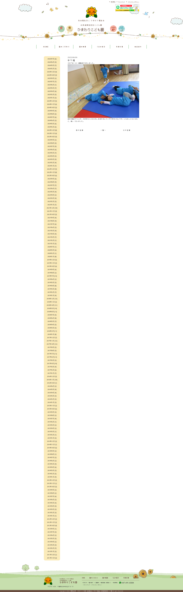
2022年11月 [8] (52, 172)
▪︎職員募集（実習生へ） (106, 582)
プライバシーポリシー (133, 1)
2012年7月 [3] (51, 532)
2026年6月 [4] (51, 62)
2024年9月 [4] (51, 111)
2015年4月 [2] (51, 428)
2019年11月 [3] (52, 263)
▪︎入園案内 (96, 582)
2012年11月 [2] (52, 522)
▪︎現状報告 (115, 582)
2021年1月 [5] (51, 243)
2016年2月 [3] (51, 399)
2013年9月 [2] (51, 490)
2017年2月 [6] (51, 370)
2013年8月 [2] (51, 493)
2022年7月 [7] (51, 185)
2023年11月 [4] (52, 133)
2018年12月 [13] (52, 298)
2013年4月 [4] (51, 506)
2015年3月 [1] (51, 431)
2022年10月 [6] (52, 175)
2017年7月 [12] (52, 354)
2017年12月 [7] (52, 337)
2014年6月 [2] (51, 461)
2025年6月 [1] (51, 85)
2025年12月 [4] (52, 72)
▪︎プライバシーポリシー (96, 584)
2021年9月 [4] (51, 217)
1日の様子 (101, 46)
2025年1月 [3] (51, 98)
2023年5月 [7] (51, 153)
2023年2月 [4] (51, 162)
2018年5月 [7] (51, 321)
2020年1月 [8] (51, 256)
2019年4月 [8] (51, 286)
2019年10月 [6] (52, 266)
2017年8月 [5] (51, 350)
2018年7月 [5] (51, 315)
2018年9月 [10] (52, 308)
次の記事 (127, 130)
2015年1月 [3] (51, 438)
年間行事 (119, 46)
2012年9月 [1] (51, 529)
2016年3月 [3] (51, 396)
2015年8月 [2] (51, 415)
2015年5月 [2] (51, 425)
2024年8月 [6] (51, 114)
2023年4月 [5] (51, 156)
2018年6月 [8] (51, 318)
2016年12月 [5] (52, 376)
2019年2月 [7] (51, 292)
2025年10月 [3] (52, 75)
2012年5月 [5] (51, 538)
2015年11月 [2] (52, 405)
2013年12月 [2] (52, 480)
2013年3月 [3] (51, 509)
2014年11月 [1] (52, 444)
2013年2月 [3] (51, 512)
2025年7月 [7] (51, 81)
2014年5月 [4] (51, 464)
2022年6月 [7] (51, 188)
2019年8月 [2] (51, 273)
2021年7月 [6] (51, 224)
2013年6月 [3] (51, 499)
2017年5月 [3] (51, 360)
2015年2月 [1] (51, 435)
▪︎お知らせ (84, 582)
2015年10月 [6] (52, 409)
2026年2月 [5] (51, 68)
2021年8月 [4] (51, 221)
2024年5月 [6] (51, 123)
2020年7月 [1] (51, 247)
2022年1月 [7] (51, 204)
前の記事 (80, 130)
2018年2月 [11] (52, 331)
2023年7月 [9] (51, 146)
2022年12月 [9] (52, 169)
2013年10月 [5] (52, 486)
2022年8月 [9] (51, 182)
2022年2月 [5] (51, 201)
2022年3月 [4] (51, 198)
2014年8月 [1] (51, 454)
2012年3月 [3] (51, 545)
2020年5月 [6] (51, 250)
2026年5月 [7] (51, 65)
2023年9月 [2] (51, 140)
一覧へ (103, 130)
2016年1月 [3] (51, 402)
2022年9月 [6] (51, 179)
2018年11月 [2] (52, 302)
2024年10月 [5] (52, 107)
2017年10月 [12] (52, 344)
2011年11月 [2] (52, 558)
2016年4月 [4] (51, 392)
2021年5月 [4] (51, 230)
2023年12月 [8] (52, 130)
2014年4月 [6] (51, 467)
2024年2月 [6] (51, 127)
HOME (46, 46)
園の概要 (82, 46)
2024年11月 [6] (52, 104)
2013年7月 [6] (51, 496)
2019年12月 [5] (52, 260)
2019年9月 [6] (51, 269)
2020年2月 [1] (51, 253)
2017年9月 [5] (51, 347)
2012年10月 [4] (52, 525)
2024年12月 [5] (52, 101)
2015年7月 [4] (51, 418)
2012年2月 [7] (51, 548)
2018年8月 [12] (52, 311)
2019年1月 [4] (51, 295)
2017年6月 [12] (52, 357)
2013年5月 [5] (51, 503)
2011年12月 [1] (52, 554)
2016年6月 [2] (51, 386)
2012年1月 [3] (51, 551)
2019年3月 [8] (51, 289)
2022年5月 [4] (51, 192)
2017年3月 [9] (51, 367)
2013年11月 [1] (52, 483)
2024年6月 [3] (51, 120)
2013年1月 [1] (51, 516)
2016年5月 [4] (51, 389)
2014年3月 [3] (51, 470)
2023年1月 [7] (51, 166)
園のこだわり (64, 46)
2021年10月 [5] (52, 214)
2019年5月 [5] (51, 282)
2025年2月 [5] (51, 94)
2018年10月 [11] (52, 305)
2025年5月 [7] (51, 88)
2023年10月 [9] (52, 136)
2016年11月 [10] (52, 379)
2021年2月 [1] (51, 240)
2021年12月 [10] (52, 208)
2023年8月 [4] (51, 143)
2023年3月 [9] (51, 159)
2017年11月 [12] (52, 341)
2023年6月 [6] (51, 149)
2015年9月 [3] (51, 412)
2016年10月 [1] (52, 383)
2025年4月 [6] (51, 91)
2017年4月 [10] (52, 363)
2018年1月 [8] (51, 334)
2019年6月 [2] (51, 279)
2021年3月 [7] (51, 237)
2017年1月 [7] (51, 373)
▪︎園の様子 (90, 582)
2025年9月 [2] (51, 78)
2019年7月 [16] (52, 276)
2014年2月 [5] (51, 473)
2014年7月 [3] (51, 457)
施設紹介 (138, 46)
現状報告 (113, 1)
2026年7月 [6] (51, 59)
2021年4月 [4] (51, 234)
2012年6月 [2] (51, 535)
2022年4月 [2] (51, 195)
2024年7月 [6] (51, 117)
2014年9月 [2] (51, 451)
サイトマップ (121, 1)
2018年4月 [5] (51, 324)
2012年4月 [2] (51, 542)
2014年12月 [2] (52, 441)
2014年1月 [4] (51, 477)
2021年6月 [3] (51, 227)
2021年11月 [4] (52, 211)
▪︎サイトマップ (86, 584)
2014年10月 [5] (52, 448)
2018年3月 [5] (51, 328)
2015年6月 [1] (51, 422)
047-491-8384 (128, 582)
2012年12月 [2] (52, 519)
